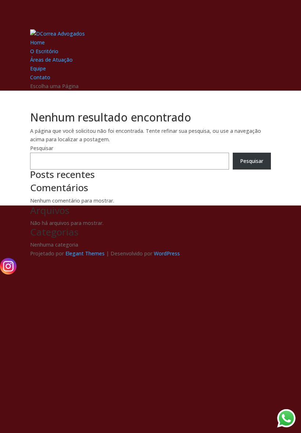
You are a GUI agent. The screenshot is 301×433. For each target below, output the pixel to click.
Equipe (38, 68)
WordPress (167, 253)
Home (37, 42)
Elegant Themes (85, 253)
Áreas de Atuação (51, 59)
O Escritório (44, 51)
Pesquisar (41, 148)
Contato (40, 77)
